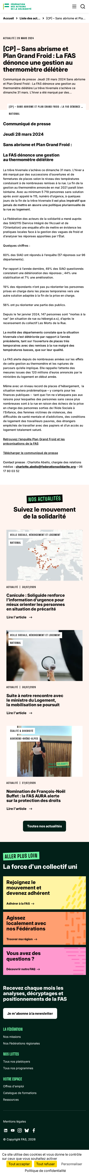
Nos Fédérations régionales (21, 1043)
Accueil (8, 18)
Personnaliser (71, 1164)
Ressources (11, 1099)
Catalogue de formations (19, 1093)
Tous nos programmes (18, 1068)
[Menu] (74, 6)
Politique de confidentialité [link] (45, 1171)
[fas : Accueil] (17, 6)
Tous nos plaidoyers (16, 1061)
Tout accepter (19, 1164)
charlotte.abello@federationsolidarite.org (46, 466)
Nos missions (12, 1036)
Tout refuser (45, 1164)
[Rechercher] (83, 6)
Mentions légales (14, 1121)
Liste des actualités (30, 18)
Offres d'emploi (13, 1086)
